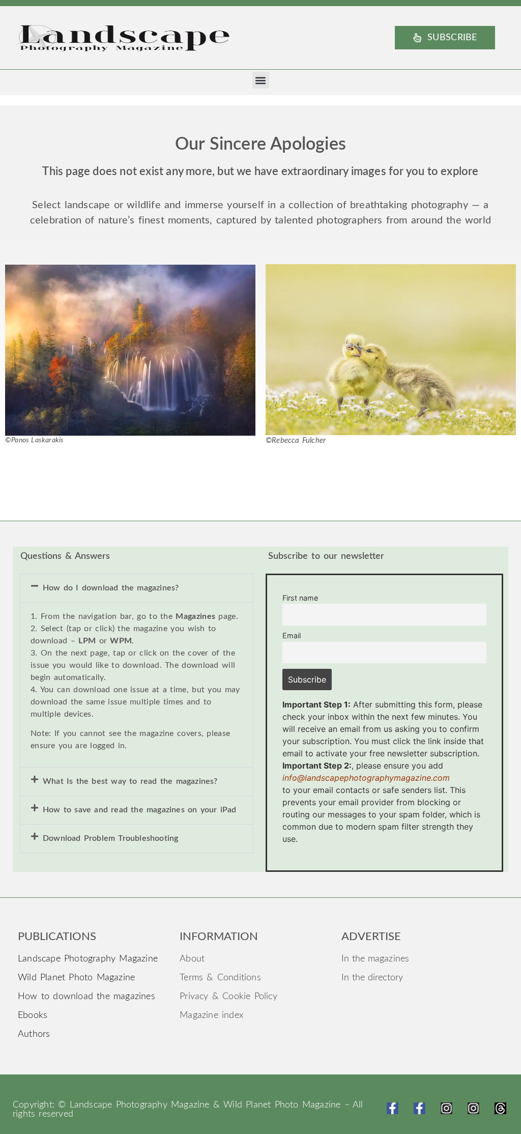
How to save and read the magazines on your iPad (139, 810)
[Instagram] (446, 1108)
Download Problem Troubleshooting (110, 838)
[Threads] (500, 1108)
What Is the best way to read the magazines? (130, 781)
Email (291, 635)
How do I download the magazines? (111, 588)
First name (300, 597)
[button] (260, 80)
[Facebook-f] (392, 1108)
